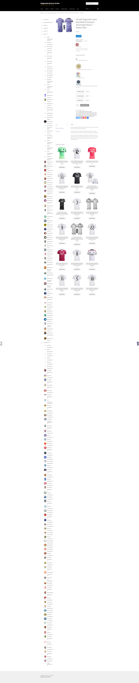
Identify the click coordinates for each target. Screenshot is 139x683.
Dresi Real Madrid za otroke (83, 112)
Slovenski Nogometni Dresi (89, 116)
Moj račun (57, 8)
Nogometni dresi (91, 112)
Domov (42, 8)
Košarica (52, 8)
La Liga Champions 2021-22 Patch (84, 69)
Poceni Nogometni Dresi (80, 115)
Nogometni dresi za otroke (50, 3)
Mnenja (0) (58, 131)
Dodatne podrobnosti (60, 128)
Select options (62, 167)
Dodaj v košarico (84, 105)
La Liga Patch (81, 77)
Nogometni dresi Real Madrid (52, 12)
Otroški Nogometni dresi (92, 113)
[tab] (62, 125)
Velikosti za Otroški (79, 39)
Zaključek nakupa (64, 8)
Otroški (90, 111)
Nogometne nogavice (82, 60)
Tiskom (78, 46)
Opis (56, 125)
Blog (78, 8)
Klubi (46, 12)
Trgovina (46, 8)
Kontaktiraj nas (72, 8)
